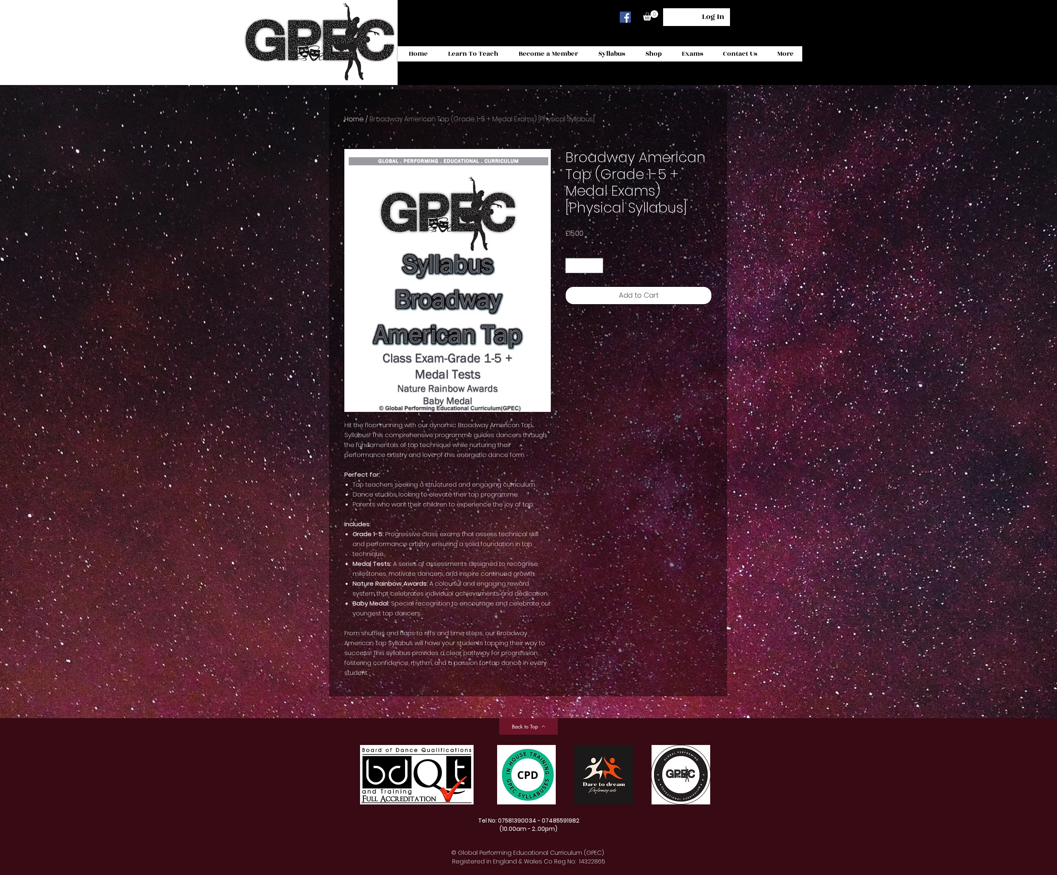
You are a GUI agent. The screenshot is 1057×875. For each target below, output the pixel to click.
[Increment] (597, 265)
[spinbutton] (584, 265)
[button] (650, 15)
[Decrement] (571, 265)
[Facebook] (625, 17)
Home (354, 119)
